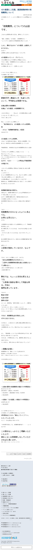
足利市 (19, 454)
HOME (3, 518)
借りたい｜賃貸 (7, 492)
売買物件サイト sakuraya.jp (10, 524)
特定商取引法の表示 (7, 534)
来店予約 (5, 480)
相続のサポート (7, 502)
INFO (7, 518)
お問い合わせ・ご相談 (8, 475)
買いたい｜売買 (7, 494)
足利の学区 (6, 513)
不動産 (14, 454)
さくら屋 (9, 454)
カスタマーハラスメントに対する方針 (11, 532)
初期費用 (29, 454)
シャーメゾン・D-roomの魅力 (11, 507)
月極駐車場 (6, 505)
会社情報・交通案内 (8, 473)
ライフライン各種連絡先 (9, 515)
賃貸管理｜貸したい (8, 496)
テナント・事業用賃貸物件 (10, 503)
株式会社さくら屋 (5, 465)
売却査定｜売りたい (8, 498)
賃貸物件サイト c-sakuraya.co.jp (12, 522)
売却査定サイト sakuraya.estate (12, 526)
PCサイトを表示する (16, 547)
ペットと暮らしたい (8, 509)
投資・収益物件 (7, 500)
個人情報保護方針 (7, 531)
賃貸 (24, 454)
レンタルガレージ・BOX (9, 511)
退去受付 (5, 479)
